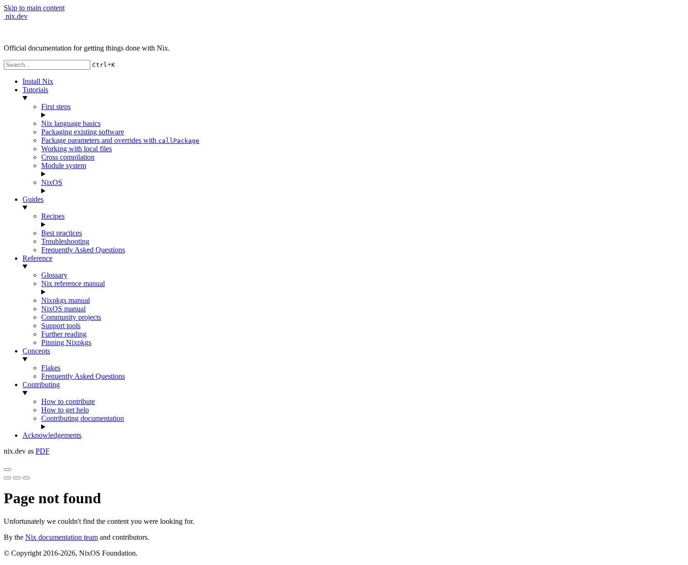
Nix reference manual (73, 283)
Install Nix (37, 81)
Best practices (61, 233)
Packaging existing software (82, 132)
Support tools (61, 326)
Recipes (53, 216)
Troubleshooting (65, 241)
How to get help (65, 410)
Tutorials (35, 90)
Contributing (41, 385)
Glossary (54, 275)
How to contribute (68, 401)
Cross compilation (68, 157)
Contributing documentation (82, 418)
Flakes (50, 368)
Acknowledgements (51, 435)
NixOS (51, 182)
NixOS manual (63, 309)
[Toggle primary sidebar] (7, 469)
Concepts (36, 351)
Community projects (71, 317)
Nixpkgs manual (65, 300)
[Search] (26, 478)
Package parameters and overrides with (120, 140)
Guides (33, 199)
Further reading (64, 334)
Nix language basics (71, 123)
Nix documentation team (61, 537)
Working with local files (76, 149)
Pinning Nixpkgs (66, 342)
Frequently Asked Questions (83, 250)
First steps (56, 106)
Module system (63, 165)
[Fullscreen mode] (7, 478)
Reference (37, 258)
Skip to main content (34, 8)
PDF (43, 451)
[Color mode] (17, 478)
